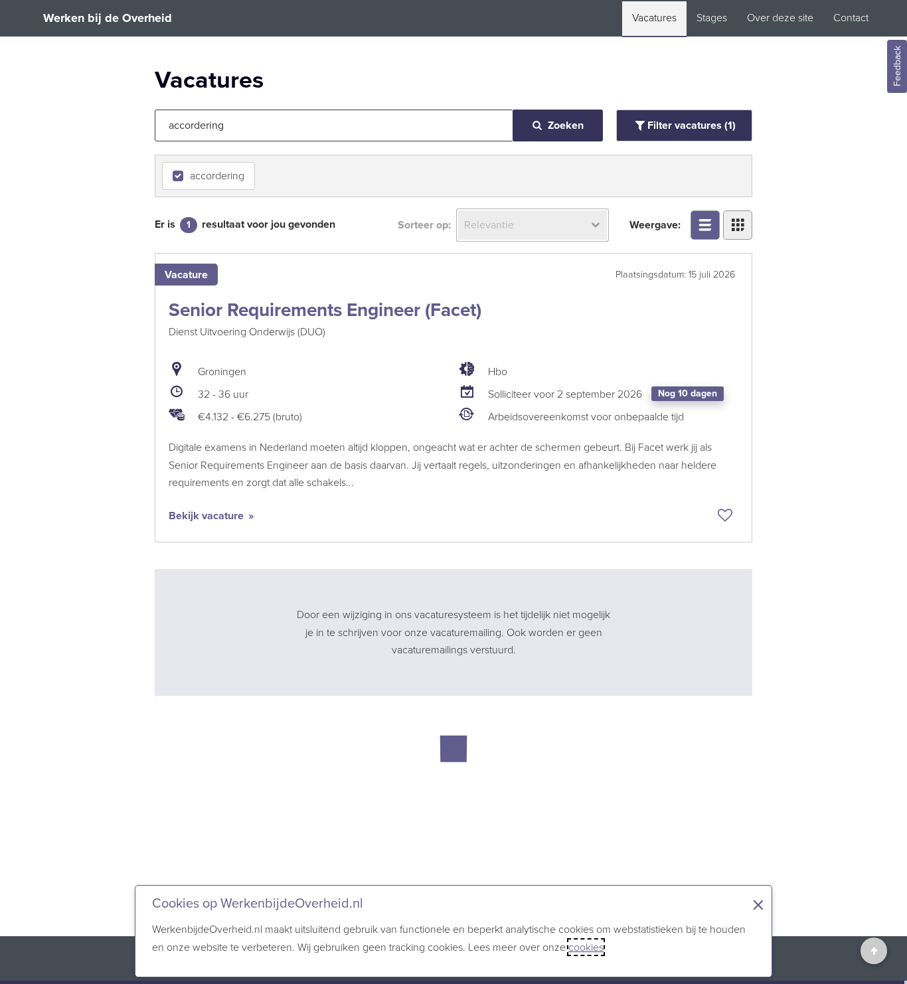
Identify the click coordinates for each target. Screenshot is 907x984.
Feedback (897, 66)
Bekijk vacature (207, 515)
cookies (586, 947)
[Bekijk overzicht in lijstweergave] (705, 225)
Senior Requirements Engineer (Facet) (325, 309)
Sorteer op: (424, 225)
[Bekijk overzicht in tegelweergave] (737, 225)
